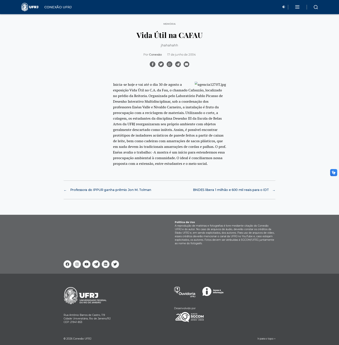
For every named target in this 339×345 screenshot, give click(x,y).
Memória (169, 24)
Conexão (155, 54)
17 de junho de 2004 (181, 54)
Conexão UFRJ (82, 338)
